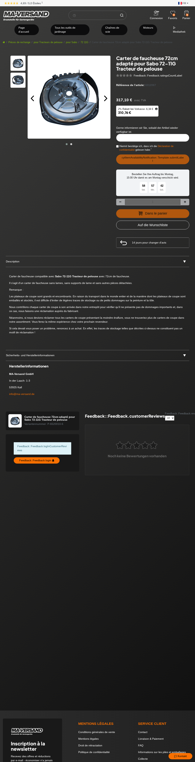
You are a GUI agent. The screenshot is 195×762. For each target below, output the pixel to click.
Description (12, 261)
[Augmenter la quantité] (185, 202)
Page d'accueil (23, 29)
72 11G (84, 42)
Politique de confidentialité (94, 752)
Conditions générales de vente (96, 732)
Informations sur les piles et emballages (162, 752)
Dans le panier (156, 213)
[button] (182, 3)
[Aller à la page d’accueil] (4, 42)
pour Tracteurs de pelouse (48, 42)
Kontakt (182, 756)
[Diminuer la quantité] (120, 202)
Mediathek (179, 31)
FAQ (140, 745)
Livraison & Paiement (151, 738)
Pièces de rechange (19, 42)
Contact (142, 732)
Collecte (143, 758)
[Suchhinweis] (74, 15)
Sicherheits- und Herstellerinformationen (30, 355)
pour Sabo (71, 42)
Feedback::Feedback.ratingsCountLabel (158, 75)
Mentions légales (88, 738)
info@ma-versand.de (21, 393)
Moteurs (148, 27)
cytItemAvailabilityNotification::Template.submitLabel (153, 159)
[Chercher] (121, 15)
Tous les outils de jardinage (65, 29)
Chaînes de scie (112, 29)
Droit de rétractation (90, 745)
